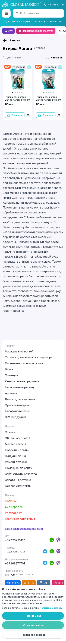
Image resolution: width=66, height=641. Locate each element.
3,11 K (30, 582)
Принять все (33, 615)
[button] (14, 58)
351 (46, 582)
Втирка (15, 40)
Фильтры (57, 57)
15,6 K (14, 582)
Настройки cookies (33, 634)
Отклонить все (33, 625)
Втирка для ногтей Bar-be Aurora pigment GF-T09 (17, 99)
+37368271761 (56, 4)
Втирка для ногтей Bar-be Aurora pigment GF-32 (48, 99)
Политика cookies (50, 607)
